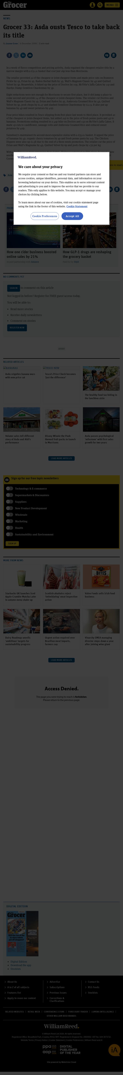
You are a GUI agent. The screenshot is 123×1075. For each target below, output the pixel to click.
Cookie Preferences (44, 216)
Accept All (72, 216)
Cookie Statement (76, 206)
